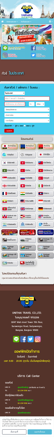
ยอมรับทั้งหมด (39, 432)
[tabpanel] (27, 34)
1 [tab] (5, 27)
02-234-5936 (22, 390)
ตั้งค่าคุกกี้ (14, 432)
